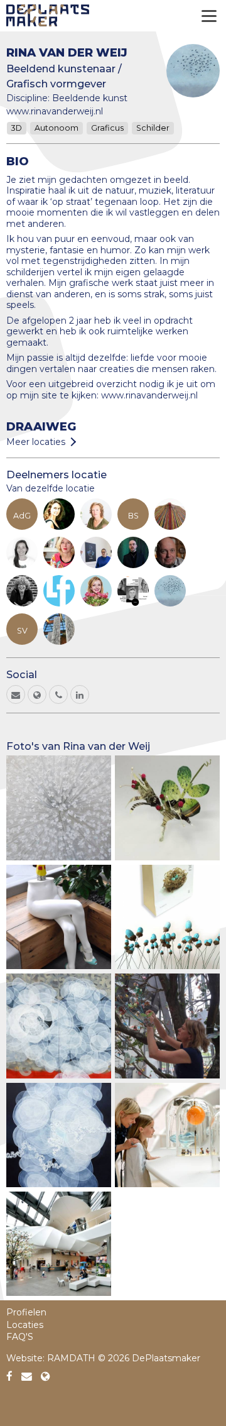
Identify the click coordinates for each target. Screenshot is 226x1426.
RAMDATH (71, 1358)
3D (16, 128)
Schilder (153, 128)
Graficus (107, 128)
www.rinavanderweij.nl (54, 111)
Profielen (26, 1312)
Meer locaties (35, 441)
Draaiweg (41, 426)
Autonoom (56, 128)
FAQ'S (19, 1336)
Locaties (24, 1324)
